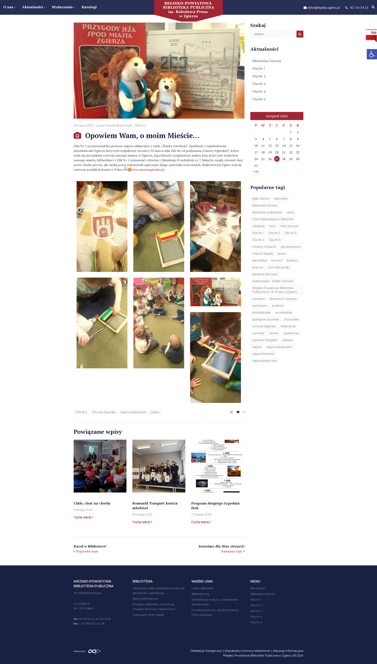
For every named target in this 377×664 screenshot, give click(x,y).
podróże (277, 305)
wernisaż (258, 333)
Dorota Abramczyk (118, 125)
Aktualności (258, 588)
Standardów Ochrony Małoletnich (248, 651)
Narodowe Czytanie (283, 299)
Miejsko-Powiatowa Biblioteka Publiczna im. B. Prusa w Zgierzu (274, 290)
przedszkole (284, 312)
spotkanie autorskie (265, 319)
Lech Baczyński (278, 267)
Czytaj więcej (82, 517)
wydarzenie (291, 333)
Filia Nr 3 (259, 84)
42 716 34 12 (359, 7)
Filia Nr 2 (81, 412)
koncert (277, 260)
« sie (256, 171)
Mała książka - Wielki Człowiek (272, 281)
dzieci (291, 212)
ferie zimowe (289, 226)
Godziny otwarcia (264, 247)
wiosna (273, 333)
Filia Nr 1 (258, 69)
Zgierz (155, 412)
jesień (282, 253)
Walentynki (288, 326)
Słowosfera (291, 319)
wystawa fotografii (264, 340)
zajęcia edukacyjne (133, 412)
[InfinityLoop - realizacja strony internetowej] (94, 651)
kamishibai (259, 260)
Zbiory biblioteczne (145, 598)
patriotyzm (259, 305)
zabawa (287, 340)
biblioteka (280, 198)
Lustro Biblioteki (202, 588)
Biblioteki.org (200, 593)
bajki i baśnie (260, 198)
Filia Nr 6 (258, 99)
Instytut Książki (262, 253)
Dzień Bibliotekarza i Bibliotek (272, 219)
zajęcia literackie (263, 354)
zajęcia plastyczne (264, 360)
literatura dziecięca (264, 274)
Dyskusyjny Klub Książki (148, 614)
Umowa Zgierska (103, 412)
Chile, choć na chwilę (92, 503)
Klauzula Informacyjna (288, 651)
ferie (272, 226)
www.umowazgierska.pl (147, 169)
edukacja (258, 226)
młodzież (258, 299)
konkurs (292, 260)
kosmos (257, 267)
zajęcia (256, 347)
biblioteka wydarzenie (267, 212)
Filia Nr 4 (259, 92)
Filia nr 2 (140, 125)
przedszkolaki (261, 312)
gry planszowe (291, 247)
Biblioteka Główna (266, 61)
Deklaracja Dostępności (206, 651)
